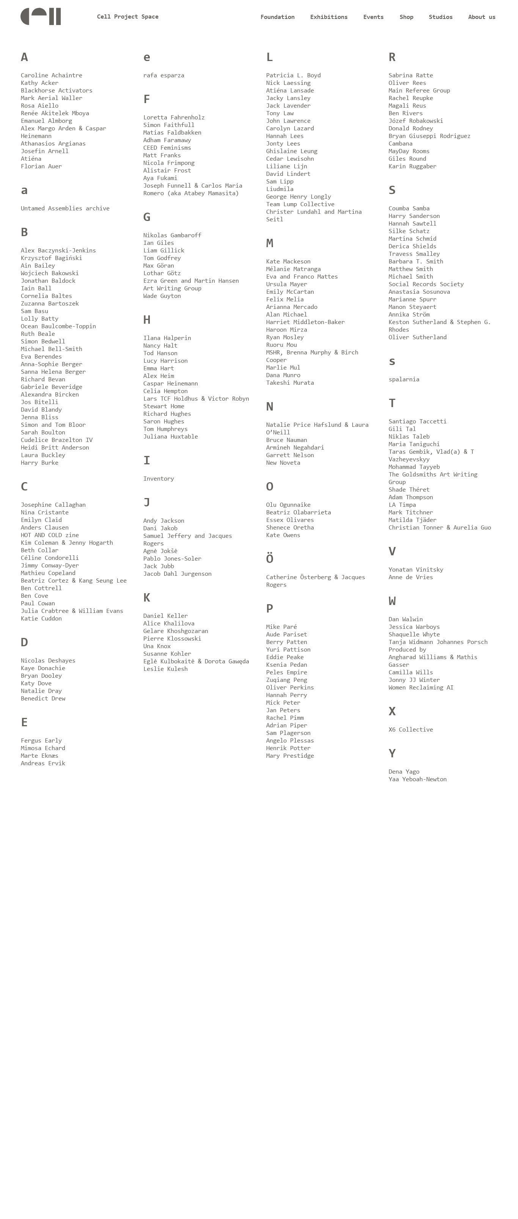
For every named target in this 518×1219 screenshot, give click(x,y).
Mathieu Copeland (48, 573)
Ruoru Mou (281, 345)
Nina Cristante (45, 512)
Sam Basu (34, 311)
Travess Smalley (414, 254)
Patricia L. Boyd (293, 75)
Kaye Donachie (43, 668)
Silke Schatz (409, 231)
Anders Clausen (45, 528)
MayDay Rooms (409, 151)
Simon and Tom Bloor (53, 425)
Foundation (278, 17)
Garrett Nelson (290, 455)
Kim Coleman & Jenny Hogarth (67, 543)
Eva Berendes (41, 357)
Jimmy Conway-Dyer (50, 565)
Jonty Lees (283, 144)
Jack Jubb (158, 566)
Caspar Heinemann (170, 384)
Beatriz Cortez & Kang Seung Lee (74, 581)
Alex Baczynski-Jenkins (58, 251)
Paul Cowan (38, 603)
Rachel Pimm (285, 718)
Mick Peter (283, 703)
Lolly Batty (39, 319)
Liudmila (280, 189)
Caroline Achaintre (51, 75)
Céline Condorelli (50, 558)
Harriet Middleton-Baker (305, 322)
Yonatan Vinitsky (416, 570)
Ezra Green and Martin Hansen (191, 281)
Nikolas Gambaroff (172, 235)
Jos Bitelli (39, 402)
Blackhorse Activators (57, 91)
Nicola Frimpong (169, 163)
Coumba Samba (409, 208)
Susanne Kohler (167, 654)
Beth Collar (39, 550)
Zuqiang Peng (286, 680)
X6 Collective (411, 730)
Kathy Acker (39, 83)
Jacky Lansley (288, 98)
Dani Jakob (160, 528)
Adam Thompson (411, 497)
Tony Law (280, 113)
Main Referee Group (419, 91)
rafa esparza (163, 75)
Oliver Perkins (290, 688)
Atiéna (31, 159)
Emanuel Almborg (46, 121)
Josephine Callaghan (53, 505)
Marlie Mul (283, 368)
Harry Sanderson (414, 216)
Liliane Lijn (286, 166)
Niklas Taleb (409, 437)
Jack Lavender (288, 106)
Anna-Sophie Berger (51, 364)
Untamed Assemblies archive (65, 208)
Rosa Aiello (39, 106)
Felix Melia (285, 299)
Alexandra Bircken (50, 395)
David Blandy (41, 410)
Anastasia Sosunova (419, 292)
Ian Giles (158, 243)
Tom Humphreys (165, 429)
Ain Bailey (38, 266)
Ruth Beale (38, 334)
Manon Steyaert (412, 307)
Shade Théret (409, 490)
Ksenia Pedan (286, 665)
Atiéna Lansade (290, 91)
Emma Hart (158, 368)
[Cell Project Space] (51, 19)
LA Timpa (402, 505)
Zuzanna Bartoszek (50, 304)
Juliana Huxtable (170, 437)
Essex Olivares (290, 520)
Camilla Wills (411, 672)
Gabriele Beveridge (51, 387)
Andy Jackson (163, 521)
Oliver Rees (407, 83)
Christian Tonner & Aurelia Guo (440, 528)
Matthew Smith (411, 269)
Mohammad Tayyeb (414, 467)
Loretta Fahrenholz (174, 117)
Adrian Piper (286, 725)
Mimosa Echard (43, 748)
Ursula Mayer (286, 284)
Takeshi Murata (290, 383)
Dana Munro (283, 375)
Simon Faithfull (169, 125)
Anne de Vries (411, 577)
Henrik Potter (288, 748)
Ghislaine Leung (291, 151)
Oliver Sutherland (418, 337)
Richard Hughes (167, 414)
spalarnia (404, 379)
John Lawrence (288, 121)
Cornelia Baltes (46, 296)
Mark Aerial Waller (51, 98)
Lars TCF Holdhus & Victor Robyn (196, 399)
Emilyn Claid (41, 520)
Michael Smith (411, 277)
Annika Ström (409, 315)
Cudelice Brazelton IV (57, 440)
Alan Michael (286, 315)
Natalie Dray (41, 691)
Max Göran (158, 266)
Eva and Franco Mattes (302, 277)
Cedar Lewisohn (290, 159)
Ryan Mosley (285, 337)
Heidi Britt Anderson (55, 448)
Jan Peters (283, 710)
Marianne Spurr (412, 299)
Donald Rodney (411, 128)
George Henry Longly (298, 197)
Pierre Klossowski (172, 639)
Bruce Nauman (286, 440)
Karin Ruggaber (412, 166)
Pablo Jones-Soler (172, 559)
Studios (441, 17)
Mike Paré (281, 627)
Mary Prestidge (290, 756)
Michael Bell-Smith (51, 349)
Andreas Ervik (43, 763)
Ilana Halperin (167, 338)
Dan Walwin (406, 619)
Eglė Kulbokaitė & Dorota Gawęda (196, 661)
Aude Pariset (286, 634)
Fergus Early (41, 741)
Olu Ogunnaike (288, 505)
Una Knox (157, 646)
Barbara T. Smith (416, 262)
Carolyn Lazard (290, 128)
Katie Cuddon (41, 619)
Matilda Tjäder (412, 520)
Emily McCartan (290, 292)
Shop (406, 17)
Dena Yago (404, 772)
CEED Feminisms (167, 148)
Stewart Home (163, 406)
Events (373, 17)
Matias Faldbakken (172, 133)
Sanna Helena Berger (53, 372)
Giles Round (407, 159)
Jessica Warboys (414, 627)
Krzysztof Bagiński (51, 258)
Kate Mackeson (288, 262)
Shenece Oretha (290, 528)
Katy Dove (36, 683)
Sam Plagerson (288, 733)
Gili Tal (402, 429)
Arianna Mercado (291, 307)
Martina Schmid (412, 239)
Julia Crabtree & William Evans (72, 611)
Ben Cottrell (41, 588)
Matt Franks (162, 155)
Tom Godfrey (162, 258)
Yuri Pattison (288, 650)
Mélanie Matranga (293, 269)
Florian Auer (41, 166)
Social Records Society (426, 284)
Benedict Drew (43, 699)
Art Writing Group (172, 288)
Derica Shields (412, 246)
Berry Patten (286, 642)
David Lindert (288, 174)
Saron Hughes (163, 421)
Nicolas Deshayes (48, 661)
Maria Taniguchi (414, 444)
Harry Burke (39, 463)
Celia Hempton (165, 391)
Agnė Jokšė (160, 551)
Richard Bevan (43, 379)
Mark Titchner (411, 512)
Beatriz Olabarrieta (298, 512)
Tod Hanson (160, 353)
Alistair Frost (167, 171)
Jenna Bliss (39, 417)
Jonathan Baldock (48, 281)
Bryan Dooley (41, 676)
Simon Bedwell (43, 341)
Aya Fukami (160, 178)
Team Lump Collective (300, 204)
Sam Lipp (280, 182)
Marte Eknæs (39, 756)
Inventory (158, 479)
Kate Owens (283, 535)
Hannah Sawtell (412, 224)
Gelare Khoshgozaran (175, 631)
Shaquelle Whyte (414, 634)
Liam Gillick (163, 251)
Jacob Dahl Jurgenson (177, 574)
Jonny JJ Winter (414, 680)
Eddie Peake (285, 657)
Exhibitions (329, 17)
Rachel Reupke (411, 98)
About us (482, 17)
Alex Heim (158, 376)
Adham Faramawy (167, 140)
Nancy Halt (160, 346)
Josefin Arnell (45, 151)
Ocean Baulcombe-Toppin (58, 326)
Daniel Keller (165, 616)
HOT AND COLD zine (50, 535)
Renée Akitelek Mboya (55, 113)
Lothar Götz (162, 273)
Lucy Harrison (165, 361)
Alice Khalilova (169, 623)
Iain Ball (36, 288)
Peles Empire (286, 672)
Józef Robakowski (416, 121)
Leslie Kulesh (165, 669)
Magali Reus (407, 106)
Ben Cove (34, 596)
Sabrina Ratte (411, 75)
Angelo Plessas (290, 741)
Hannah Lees (285, 136)
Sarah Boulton (43, 432)
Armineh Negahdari (295, 448)
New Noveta (283, 463)
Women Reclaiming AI (421, 688)
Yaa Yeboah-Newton (418, 779)
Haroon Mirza (286, 330)
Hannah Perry (286, 695)
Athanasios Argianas (53, 144)
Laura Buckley (43, 455)
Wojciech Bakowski (50, 273)
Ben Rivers (406, 113)
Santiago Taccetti (418, 421)
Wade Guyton (162, 296)
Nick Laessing (288, 83)
